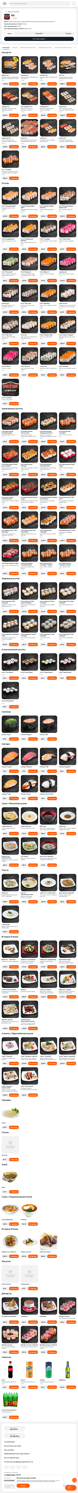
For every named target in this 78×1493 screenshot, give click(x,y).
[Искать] (68, 3)
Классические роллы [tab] (62, 47)
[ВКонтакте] (6, 1467)
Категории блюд (11, 1458)
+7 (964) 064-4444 (12, 1475)
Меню (10, 33)
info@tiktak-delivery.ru (14, 1480)
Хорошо (23, 1485)
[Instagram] (24, 1467)
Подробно (39, 33)
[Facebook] (12, 1467)
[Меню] (5, 3)
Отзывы (68, 33)
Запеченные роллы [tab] (28, 47)
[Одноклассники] (18, 1467)
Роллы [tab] (14, 47)
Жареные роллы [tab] (45, 47)
